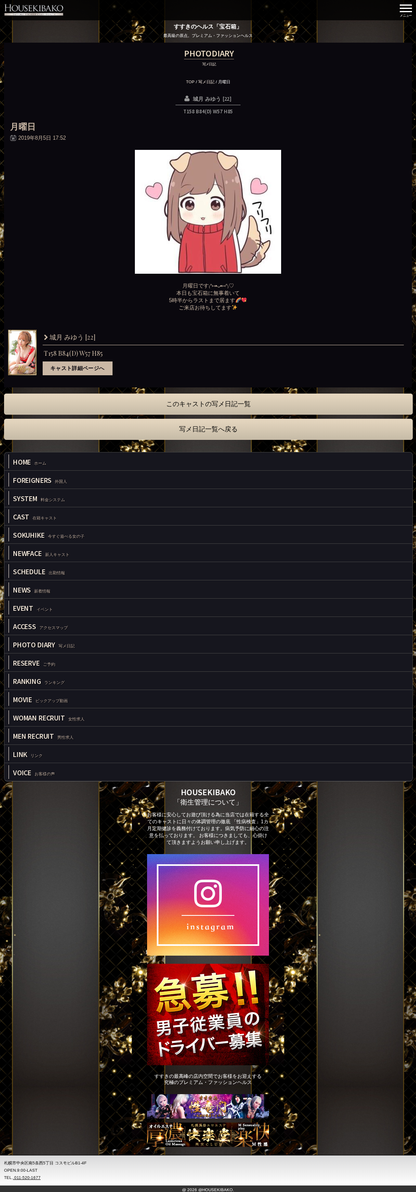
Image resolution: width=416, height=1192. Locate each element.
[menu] (406, 10)
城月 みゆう (71, 337)
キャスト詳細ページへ (77, 368)
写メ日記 (206, 82)
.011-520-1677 (27, 1177)
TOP (190, 82)
